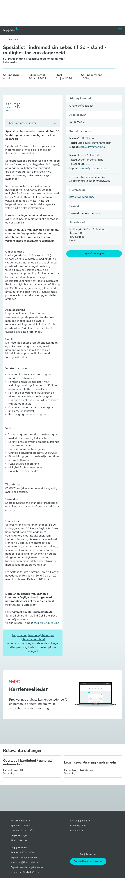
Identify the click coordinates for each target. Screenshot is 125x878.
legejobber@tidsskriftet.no (25, 872)
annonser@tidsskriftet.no (25, 862)
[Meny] (120, 30)
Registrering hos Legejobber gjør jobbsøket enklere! (33, 637)
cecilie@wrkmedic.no (46, 623)
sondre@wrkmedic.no (92, 168)
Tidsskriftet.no (19, 840)
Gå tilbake (12, 39)
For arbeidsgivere (20, 820)
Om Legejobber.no (80, 820)
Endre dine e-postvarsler (88, 861)
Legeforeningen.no (21, 835)
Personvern (76, 830)
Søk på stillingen (94, 253)
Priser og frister (78, 825)
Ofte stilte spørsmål (22, 830)
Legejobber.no (19, 847)
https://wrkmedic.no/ (81, 197)
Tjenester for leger (21, 825)
